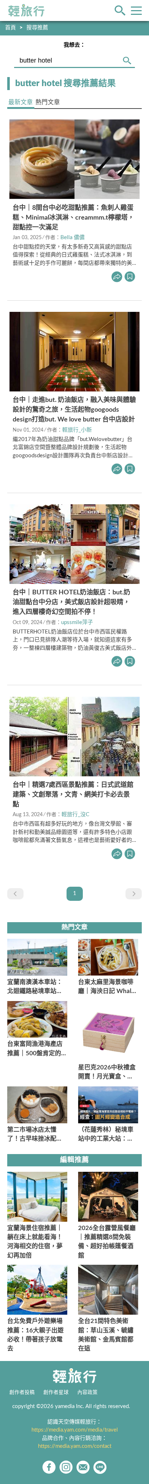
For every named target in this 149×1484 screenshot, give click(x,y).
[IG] (66, 1467)
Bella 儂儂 (72, 237)
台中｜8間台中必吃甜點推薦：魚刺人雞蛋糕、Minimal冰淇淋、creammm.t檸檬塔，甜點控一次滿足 (73, 218)
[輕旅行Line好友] (100, 1467)
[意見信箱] (83, 1467)
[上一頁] (15, 893)
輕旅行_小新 (77, 430)
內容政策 (87, 1392)
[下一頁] (133, 893)
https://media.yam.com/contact (74, 1446)
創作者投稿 (22, 1392)
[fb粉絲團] (49, 1467)
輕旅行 (26, 10)
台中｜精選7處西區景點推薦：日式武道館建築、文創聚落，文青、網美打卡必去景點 (73, 795)
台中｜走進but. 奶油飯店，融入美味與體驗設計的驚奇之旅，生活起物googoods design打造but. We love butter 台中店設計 (74, 410)
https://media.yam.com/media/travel (74, 1430)
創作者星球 (56, 1392)
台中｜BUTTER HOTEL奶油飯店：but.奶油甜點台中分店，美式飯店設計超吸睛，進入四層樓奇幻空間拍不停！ (71, 602)
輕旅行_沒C (75, 814)
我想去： (74, 45)
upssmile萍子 (77, 622)
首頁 (10, 27)
